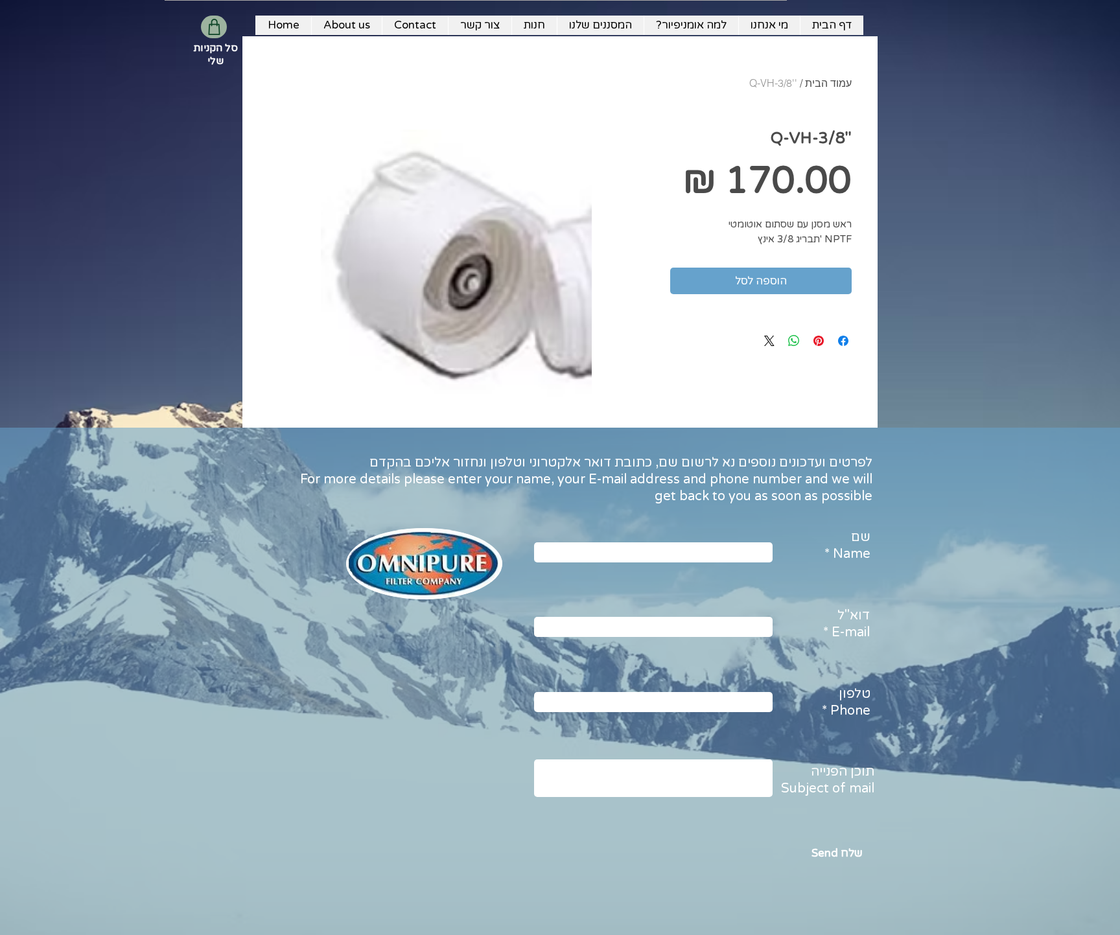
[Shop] (214, 27)
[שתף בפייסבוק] (843, 341)
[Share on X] (769, 341)
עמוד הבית (828, 82)
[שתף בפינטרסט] (818, 341)
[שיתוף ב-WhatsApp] (794, 341)
